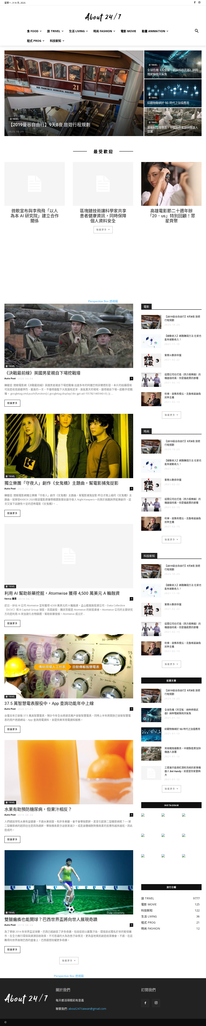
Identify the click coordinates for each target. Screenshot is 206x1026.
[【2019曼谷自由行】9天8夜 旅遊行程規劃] (74, 96)
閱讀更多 (12, 403)
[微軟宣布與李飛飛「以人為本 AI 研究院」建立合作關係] (34, 184)
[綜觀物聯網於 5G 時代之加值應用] (173, 93)
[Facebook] (145, 1003)
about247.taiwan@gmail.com (87, 1009)
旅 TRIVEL (14, 119)
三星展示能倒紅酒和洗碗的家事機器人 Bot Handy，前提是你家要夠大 (183, 771)
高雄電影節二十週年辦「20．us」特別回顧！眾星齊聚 (171, 215)
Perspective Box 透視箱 (103, 301)
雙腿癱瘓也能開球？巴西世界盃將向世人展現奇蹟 (50, 919)
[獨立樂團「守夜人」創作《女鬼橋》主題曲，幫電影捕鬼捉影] (68, 446)
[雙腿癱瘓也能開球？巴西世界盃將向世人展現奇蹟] (68, 882)
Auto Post (10, 378)
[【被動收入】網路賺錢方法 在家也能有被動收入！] (151, 341)
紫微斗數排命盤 (173, 355)
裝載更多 (101, 229)
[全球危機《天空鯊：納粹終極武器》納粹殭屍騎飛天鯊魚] (173, 64)
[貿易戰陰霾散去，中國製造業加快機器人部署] (173, 122)
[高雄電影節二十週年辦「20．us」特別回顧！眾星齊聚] (171, 184)
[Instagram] (156, 1003)
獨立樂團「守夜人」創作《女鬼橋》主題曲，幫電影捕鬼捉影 (61, 483)
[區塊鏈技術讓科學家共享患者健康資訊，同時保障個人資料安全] (103, 184)
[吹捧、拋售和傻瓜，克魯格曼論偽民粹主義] (151, 399)
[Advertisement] (103, 271)
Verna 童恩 (10, 598)
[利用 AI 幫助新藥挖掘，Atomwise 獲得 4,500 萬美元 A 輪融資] (68, 556)
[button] (197, 31)
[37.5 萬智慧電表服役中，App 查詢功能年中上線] (68, 666)
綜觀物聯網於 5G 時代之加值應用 (182, 729)
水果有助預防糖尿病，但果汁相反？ (38, 809)
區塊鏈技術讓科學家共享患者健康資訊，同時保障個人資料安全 (103, 215)
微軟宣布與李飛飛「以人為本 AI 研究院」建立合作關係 (34, 215)
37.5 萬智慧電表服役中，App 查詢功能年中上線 (49, 703)
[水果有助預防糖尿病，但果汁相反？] (68, 772)
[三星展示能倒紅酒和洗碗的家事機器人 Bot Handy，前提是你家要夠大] (151, 773)
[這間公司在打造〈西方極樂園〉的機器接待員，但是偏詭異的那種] (151, 380)
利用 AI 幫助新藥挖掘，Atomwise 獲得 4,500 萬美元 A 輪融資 (62, 593)
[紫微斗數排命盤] (151, 361)
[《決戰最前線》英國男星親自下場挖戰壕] (68, 336)
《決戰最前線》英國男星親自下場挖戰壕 (42, 373)
